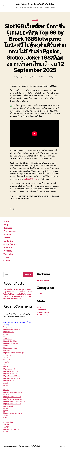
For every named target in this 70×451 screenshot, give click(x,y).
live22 (5, 418)
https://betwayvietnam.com (12, 378)
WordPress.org (42, 315)
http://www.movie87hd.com (13, 399)
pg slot (5, 408)
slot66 (5, 336)
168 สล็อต (35, 19)
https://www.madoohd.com (12, 392)
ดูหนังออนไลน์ (8, 422)
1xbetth (6, 362)
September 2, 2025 (38, 77)
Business (7, 228)
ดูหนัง (5, 420)
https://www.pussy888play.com (14, 401)
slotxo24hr (7, 355)
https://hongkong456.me (11, 429)
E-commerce (9, 231)
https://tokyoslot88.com (11, 376)
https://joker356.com (10, 371)
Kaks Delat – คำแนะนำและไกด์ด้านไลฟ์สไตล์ (24, 446)
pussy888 (6, 350)
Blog (5, 224)
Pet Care (7, 247)
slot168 (27, 179)
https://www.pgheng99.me (12, 413)
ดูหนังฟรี (6, 425)
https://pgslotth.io (9, 369)
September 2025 (43, 280)
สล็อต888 (6, 346)
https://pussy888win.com (12, 404)
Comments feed (43, 312)
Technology (8, 254)
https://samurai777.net (10, 373)
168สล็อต (34, 179)
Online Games (9, 244)
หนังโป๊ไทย (7, 360)
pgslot (5, 383)
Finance (7, 234)
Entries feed (41, 310)
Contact (7, 260)
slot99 (5, 334)
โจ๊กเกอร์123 (7, 327)
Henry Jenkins (22, 77)
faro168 (6, 427)
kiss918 (6, 367)
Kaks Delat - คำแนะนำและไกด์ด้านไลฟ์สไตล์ (35, 4)
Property (7, 251)
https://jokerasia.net (10, 380)
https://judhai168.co (10, 341)
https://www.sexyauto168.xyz (13, 353)
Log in (39, 307)
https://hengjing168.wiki (11, 329)
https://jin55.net (8, 332)
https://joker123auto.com (12, 397)
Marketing (8, 241)
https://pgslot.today (10, 348)
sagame (6, 394)
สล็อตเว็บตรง (7, 339)
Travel (6, 257)
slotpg (5, 357)
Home (6, 221)
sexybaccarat (8, 406)
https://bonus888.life (10, 343)
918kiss (6, 390)
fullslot (5, 415)
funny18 (6, 364)
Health (6, 237)
